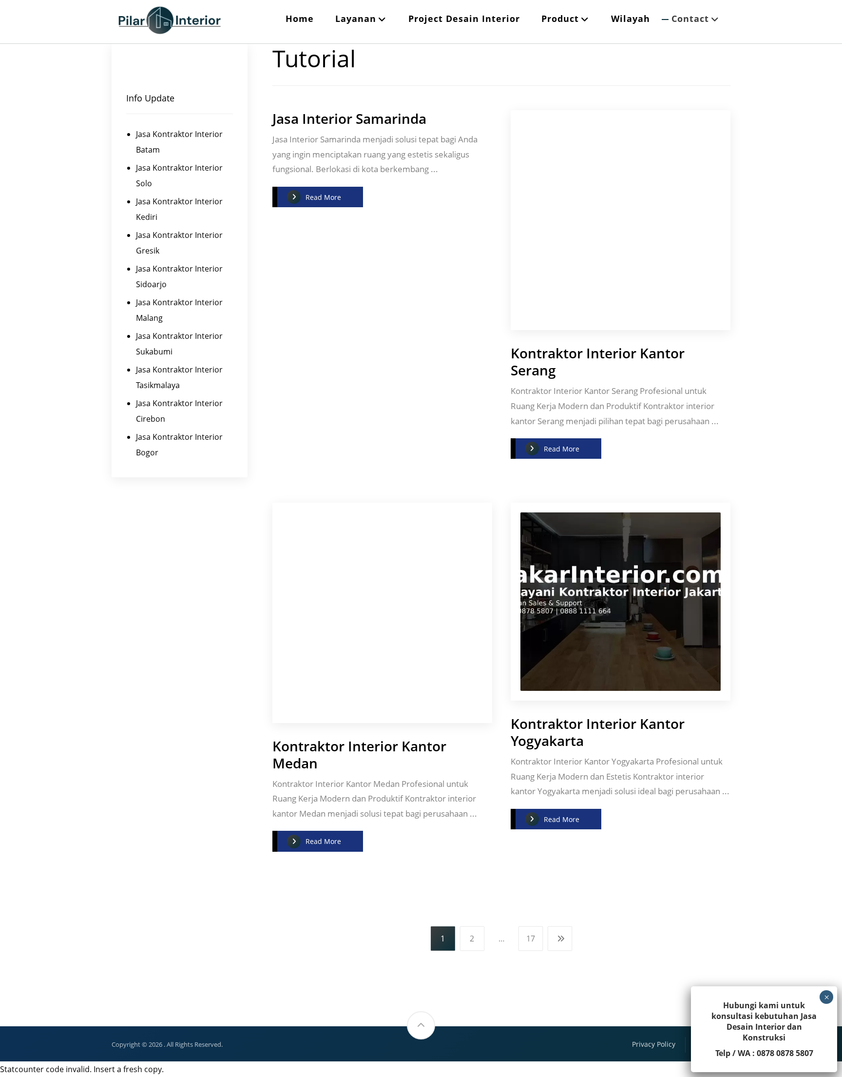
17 (530, 938)
